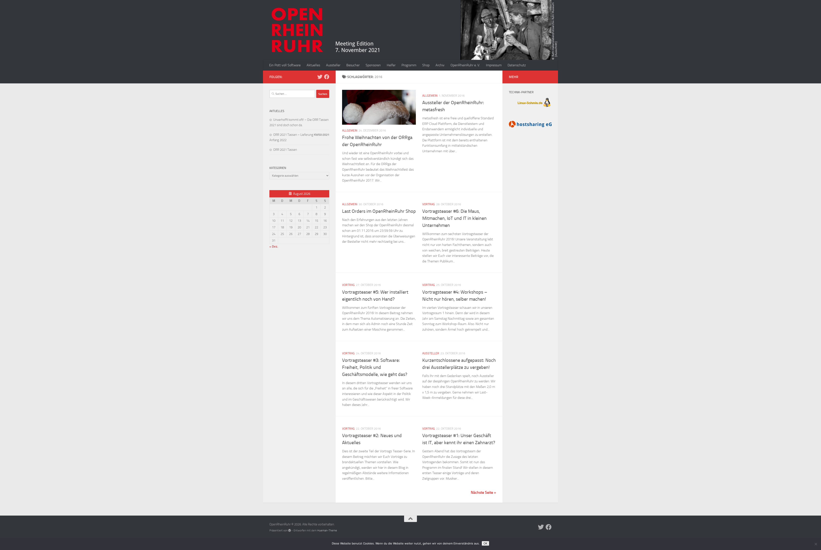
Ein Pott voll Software (285, 65)
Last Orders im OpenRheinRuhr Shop (379, 211)
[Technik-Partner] (530, 107)
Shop (426, 65)
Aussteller (333, 65)
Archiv (440, 65)
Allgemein (349, 130)
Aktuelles (313, 65)
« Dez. (273, 246)
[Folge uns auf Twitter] (319, 76)
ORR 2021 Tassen (285, 150)
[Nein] (816, 544)
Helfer (391, 65)
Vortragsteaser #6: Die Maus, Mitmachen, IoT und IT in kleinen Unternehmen (454, 218)
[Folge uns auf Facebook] (326, 76)
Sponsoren (373, 65)
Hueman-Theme (327, 530)
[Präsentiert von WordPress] (289, 530)
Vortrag (428, 204)
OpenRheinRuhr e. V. (465, 65)
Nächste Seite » (483, 492)
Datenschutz (517, 65)
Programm (409, 65)
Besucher (353, 65)
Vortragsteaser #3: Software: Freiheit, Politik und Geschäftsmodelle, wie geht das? (374, 367)
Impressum (494, 65)
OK (485, 543)
